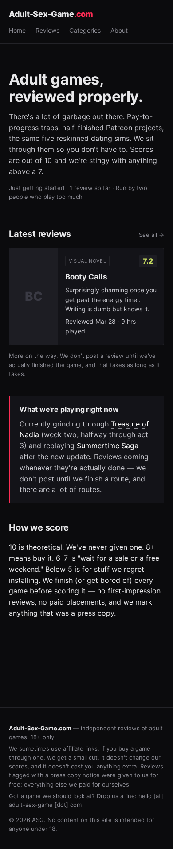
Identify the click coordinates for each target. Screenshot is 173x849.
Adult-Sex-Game (51, 14)
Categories (85, 30)
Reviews (47, 30)
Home (17, 30)
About (119, 30)
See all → (151, 234)
